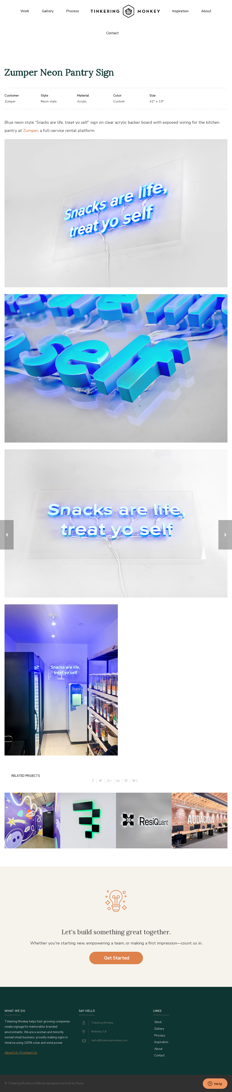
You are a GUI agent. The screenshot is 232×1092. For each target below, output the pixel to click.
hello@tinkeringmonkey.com (109, 1040)
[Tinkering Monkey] (125, 11)
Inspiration (180, 11)
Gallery (47, 11)
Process (72, 11)
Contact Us (29, 1053)
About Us (12, 1053)
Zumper (30, 130)
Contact (112, 33)
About (206, 11)
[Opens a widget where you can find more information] (215, 1084)
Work (24, 11)
